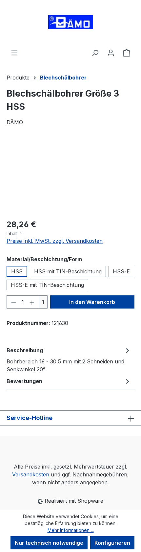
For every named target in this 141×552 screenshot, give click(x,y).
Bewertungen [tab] (24, 381)
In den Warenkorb (92, 302)
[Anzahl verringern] (13, 302)
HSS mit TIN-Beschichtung (68, 271)
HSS (17, 271)
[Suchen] (95, 52)
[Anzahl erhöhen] (32, 302)
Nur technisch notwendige (49, 543)
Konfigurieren (112, 543)
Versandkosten (30, 474)
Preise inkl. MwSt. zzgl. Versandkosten (55, 241)
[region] (70, 176)
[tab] (69, 359)
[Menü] (14, 52)
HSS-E (121, 271)
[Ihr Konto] (111, 52)
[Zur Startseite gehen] (70, 24)
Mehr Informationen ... (71, 530)
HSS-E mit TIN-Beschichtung (47, 285)
